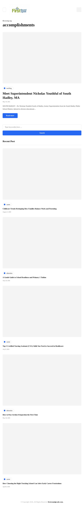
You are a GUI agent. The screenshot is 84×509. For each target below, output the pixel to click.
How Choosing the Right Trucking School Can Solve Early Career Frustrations (32, 483)
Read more (10, 115)
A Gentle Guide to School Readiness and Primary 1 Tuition (24, 277)
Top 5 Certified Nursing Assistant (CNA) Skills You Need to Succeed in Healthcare (33, 346)
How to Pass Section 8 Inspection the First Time (20, 415)
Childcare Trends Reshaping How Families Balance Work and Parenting (30, 209)
